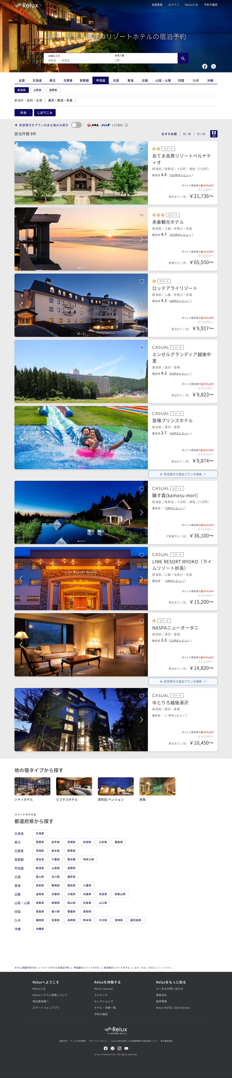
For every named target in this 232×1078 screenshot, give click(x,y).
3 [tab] (81, 201)
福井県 (71, 876)
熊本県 (87, 920)
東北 (52, 80)
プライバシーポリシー (99, 1040)
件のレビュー (180, 175)
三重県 (87, 885)
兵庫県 (87, 894)
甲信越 (100, 80)
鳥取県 (40, 902)
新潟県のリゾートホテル (117, 967)
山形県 (103, 842)
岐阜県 (40, 885)
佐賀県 (56, 920)
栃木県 (56, 850)
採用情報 (161, 1001)
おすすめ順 (169, 134)
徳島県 (40, 911)
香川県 (56, 911)
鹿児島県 (135, 920)
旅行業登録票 (167, 1040)
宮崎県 (119, 920)
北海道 (37, 80)
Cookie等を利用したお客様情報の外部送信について (134, 1040)
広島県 (87, 902)
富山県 (40, 876)
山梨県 (37, 90)
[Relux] (26, 4)
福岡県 (40, 920)
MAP (214, 133)
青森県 (40, 842)
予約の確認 (211, 4)
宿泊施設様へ (41, 1001)
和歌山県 (120, 894)
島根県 (56, 902)
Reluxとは (191, 4)
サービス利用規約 (78, 1040)
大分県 (103, 920)
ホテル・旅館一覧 (105, 1007)
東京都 (71, 859)
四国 (181, 80)
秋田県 (87, 842)
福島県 (119, 842)
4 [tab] (82, 201)
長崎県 (71, 920)
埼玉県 (40, 859)
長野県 (53, 90)
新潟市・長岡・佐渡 (28, 100)
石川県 (56, 876)
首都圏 (84, 80)
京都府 (56, 894)
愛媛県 (71, 911)
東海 (130, 80)
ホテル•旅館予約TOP (25, 967)
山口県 (103, 902)
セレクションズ (103, 1001)
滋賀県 (40, 894)
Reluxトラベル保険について (50, 995)
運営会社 (161, 995)
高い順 (187, 134)
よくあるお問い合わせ (169, 988)
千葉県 (56, 859)
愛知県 (71, 885)
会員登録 (157, 4)
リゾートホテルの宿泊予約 (55, 967)
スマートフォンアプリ (46, 1007)
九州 (196, 80)
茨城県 (40, 850)
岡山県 (71, 902)
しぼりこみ (45, 112)
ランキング (101, 995)
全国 (22, 80)
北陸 (116, 80)
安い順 (201, 134)
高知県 (87, 911)
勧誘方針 (64, 1040)
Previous (20, 173)
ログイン (173, 4)
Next (141, 173)
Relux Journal (103, 988)
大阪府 (71, 894)
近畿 (145, 80)
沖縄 (210, 80)
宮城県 (71, 842)
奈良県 (103, 894)
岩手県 (56, 842)
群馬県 (71, 850)
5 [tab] (84, 201)
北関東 (68, 80)
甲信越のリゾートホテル (87, 967)
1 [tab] (78, 201)
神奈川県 (88, 859)
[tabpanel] (81, 172)
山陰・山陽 (163, 80)
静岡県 (56, 885)
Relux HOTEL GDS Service (173, 1007)
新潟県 (22, 90)
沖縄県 (40, 928)
